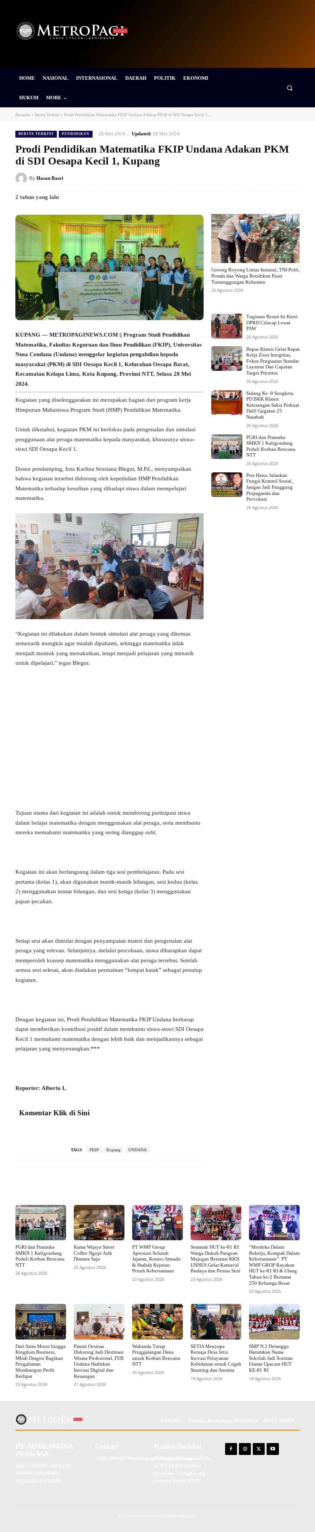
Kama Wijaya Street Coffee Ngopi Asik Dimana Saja (94, 1253)
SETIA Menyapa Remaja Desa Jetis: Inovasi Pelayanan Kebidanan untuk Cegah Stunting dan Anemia (216, 1358)
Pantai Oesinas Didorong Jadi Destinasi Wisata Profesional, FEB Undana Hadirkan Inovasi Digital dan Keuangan (99, 1361)
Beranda (22, 114)
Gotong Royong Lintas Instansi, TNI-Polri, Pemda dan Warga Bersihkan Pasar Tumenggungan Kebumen (255, 275)
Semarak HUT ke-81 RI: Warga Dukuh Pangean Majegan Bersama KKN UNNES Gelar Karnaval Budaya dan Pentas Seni (215, 1259)
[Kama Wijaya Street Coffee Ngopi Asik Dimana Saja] (99, 1222)
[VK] (274, 178)
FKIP (94, 1149)
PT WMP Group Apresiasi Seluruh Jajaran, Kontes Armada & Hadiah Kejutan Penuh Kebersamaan (156, 1259)
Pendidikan (76, 134)
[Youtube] (273, 1449)
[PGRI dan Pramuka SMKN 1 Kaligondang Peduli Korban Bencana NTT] (226, 446)
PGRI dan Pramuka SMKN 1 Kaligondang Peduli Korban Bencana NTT (270, 446)
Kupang (113, 1149)
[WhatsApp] (292, 178)
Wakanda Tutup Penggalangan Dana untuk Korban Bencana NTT (156, 1355)
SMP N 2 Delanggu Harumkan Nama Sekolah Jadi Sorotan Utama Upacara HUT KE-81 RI (271, 1358)
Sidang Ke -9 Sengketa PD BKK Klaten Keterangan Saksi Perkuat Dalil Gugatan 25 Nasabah (272, 405)
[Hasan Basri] (22, 178)
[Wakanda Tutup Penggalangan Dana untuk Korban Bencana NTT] (157, 1321)
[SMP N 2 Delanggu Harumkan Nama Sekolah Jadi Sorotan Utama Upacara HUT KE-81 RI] (274, 1321)
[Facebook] (221, 178)
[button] (290, 87)
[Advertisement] (109, 732)
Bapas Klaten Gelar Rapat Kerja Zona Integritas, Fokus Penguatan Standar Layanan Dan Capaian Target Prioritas (273, 361)
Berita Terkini (47, 114)
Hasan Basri (49, 178)
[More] (194, 1183)
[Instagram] (245, 1449)
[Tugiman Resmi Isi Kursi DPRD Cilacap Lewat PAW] (226, 326)
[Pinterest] (256, 178)
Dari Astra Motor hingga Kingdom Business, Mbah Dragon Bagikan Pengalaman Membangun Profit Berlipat (40, 1361)
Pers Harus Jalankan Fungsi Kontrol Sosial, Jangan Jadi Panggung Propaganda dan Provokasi (269, 487)
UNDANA (137, 1149)
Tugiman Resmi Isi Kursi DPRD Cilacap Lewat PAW (272, 322)
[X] (239, 178)
